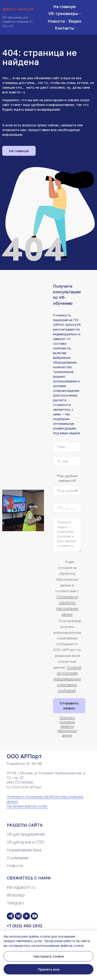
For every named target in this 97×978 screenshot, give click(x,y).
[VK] (18, 916)
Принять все (48, 969)
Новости (15, 865)
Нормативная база (24, 850)
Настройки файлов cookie (27, 806)
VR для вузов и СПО (25, 842)
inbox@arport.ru (21, 887)
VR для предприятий (25, 834)
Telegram (15, 903)
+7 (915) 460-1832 (24, 925)
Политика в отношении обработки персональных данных (67, 726)
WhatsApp (16, 895)
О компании (17, 857)
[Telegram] (10, 916)
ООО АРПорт (24, 756)
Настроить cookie (48, 956)
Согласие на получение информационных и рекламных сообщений (67, 678)
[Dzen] (26, 916)
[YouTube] (34, 916)
